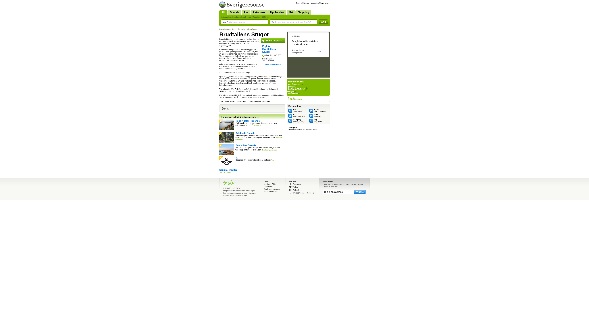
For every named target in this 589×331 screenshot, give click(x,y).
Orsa (240, 29)
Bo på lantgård (294, 84)
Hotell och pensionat (296, 88)
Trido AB (228, 188)
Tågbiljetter (318, 120)
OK (319, 51)
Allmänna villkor (270, 191)
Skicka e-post (273, 40)
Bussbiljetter (297, 110)
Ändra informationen (273, 65)
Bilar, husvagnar (320, 110)
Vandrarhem (293, 93)
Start (221, 29)
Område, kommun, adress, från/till (291, 22)
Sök (323, 21)
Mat (291, 12)
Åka (246, 12)
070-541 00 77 (272, 55)
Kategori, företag (234, 22)
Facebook (297, 184)
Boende (234, 12)
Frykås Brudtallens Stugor (269, 49)
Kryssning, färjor (299, 115)
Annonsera (268, 187)
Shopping (303, 12)
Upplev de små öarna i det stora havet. (303, 128)
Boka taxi (317, 115)
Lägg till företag (302, 3)
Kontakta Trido (270, 184)
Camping (292, 86)
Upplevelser (277, 12)
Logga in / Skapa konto (320, 3)
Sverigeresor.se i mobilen (303, 193)
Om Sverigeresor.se (272, 189)
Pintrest (296, 190)
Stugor (234, 29)
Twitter (295, 187)
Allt (223, 12)
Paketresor (259, 12)
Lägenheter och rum (296, 90)
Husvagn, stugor (299, 120)
